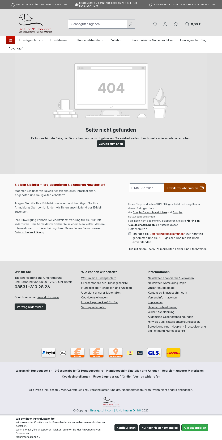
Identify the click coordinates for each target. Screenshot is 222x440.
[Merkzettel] (155, 24)
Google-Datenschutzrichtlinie (150, 212)
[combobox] (97, 24)
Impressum (155, 302)
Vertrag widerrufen (30, 307)
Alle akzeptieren (195, 427)
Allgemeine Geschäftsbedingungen (170, 317)
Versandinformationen (162, 297)
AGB (161, 238)
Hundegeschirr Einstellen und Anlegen (106, 287)
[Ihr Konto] (165, 24)
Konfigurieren (126, 427)
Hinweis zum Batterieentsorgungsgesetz (174, 321)
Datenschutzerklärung (29, 232)
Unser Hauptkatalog (161, 287)
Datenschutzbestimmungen (167, 233)
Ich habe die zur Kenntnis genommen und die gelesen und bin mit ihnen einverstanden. (168, 238)
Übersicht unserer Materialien (101, 292)
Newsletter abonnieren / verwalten (171, 278)
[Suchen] (131, 24)
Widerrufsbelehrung (161, 312)
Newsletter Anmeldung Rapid (167, 283)
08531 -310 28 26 (32, 286)
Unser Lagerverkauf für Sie (99, 302)
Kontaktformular (48, 297)
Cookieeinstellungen (94, 297)
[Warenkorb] (176, 24)
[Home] (10, 40)
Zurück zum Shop (111, 144)
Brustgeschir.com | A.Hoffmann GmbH (115, 410)
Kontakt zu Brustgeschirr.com (167, 292)
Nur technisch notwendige (160, 427)
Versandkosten (99, 390)
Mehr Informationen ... (28, 436)
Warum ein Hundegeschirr (98, 278)
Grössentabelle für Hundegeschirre (104, 283)
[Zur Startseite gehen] (35, 23)
